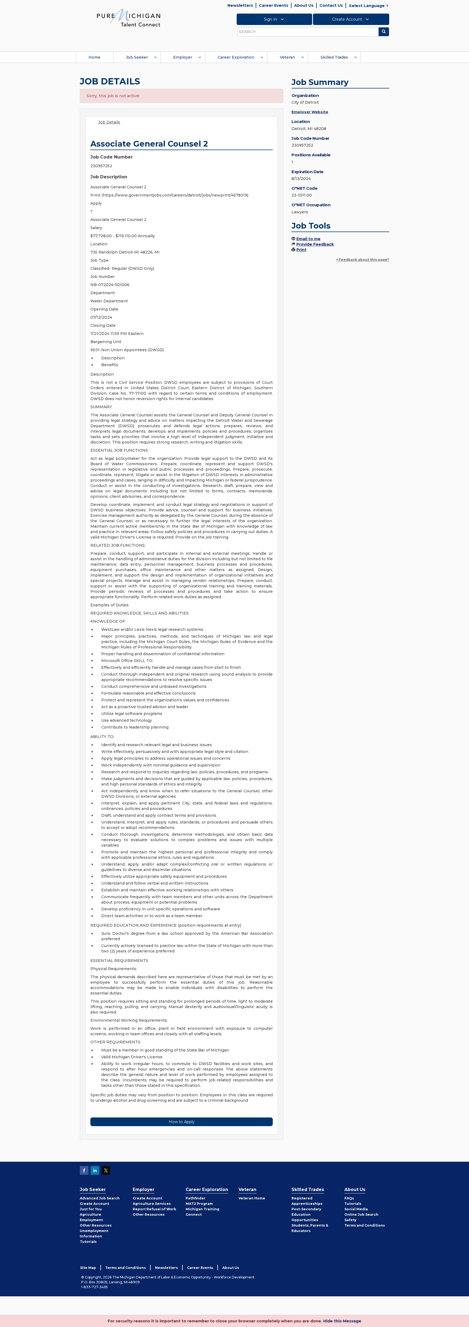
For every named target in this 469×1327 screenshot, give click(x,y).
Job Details (109, 122)
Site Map (88, 1268)
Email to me (308, 238)
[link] (128, 17)
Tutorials (88, 1242)
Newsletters (240, 5)
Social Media (356, 1209)
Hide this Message (342, 1321)
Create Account (347, 19)
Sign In (271, 19)
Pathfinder (195, 1198)
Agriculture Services (152, 1204)
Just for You (91, 1209)
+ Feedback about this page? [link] (362, 260)
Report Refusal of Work (154, 1209)
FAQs (349, 1198)
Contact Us (331, 5)
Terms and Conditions (364, 1225)
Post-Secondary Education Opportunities (306, 1214)
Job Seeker (137, 57)
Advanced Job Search (100, 1198)
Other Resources (96, 1225)
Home (94, 57)
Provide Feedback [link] (315, 244)
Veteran (287, 57)
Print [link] (301, 249)
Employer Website (309, 112)
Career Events (273, 5)
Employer (182, 57)
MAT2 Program (199, 1204)
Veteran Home (252, 1198)
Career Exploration (236, 57)
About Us (303, 5)
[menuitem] (94, 57)
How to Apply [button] (182, 1121)
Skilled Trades (334, 57)
